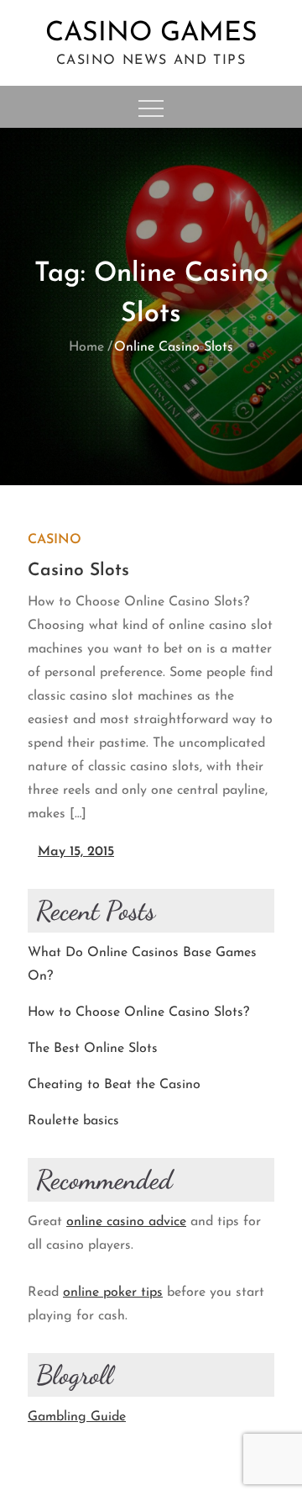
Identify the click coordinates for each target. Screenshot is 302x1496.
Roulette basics (73, 1121)
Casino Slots (78, 570)
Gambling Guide (77, 1417)
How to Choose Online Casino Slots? (138, 1012)
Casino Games (151, 33)
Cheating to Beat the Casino (114, 1085)
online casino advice (126, 1222)
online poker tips (113, 1292)
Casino (54, 540)
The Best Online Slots (93, 1048)
